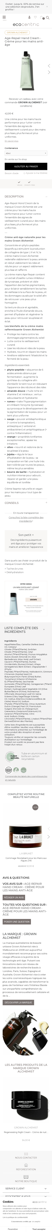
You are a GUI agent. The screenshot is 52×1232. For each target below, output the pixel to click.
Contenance (11, 148)
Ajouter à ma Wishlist (36, 173)
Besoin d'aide (12, 173)
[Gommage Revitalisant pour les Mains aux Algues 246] (26, 835)
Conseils (12, 502)
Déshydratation (15, 572)
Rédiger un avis (14, 897)
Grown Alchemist (17, 32)
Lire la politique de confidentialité (15, 1217)
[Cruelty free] (23, 770)
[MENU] (5, 17)
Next (49, 71)
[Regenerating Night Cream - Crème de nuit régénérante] (26, 1109)
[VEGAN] (16, 770)
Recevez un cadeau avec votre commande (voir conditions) (26, 102)
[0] (41, 18)
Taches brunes (15, 568)
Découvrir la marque (18, 1002)
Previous (49, 65)
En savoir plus (11, 141)
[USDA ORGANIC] (8, 770)
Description (14, 196)
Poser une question (17, 921)
